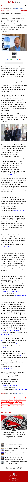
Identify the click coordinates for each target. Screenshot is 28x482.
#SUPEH (23, 355)
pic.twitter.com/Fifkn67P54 (9, 385)
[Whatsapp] (7, 468)
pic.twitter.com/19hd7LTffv (9, 344)
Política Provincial (19, 8)
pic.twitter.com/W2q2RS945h (10, 291)
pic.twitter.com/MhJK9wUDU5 (10, 331)
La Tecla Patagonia (10, 8)
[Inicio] (14, 2)
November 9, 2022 (7, 175)
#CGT (3, 340)
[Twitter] (14, 468)
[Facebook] (10, 468)
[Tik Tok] (20, 468)
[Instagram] (17, 468)
